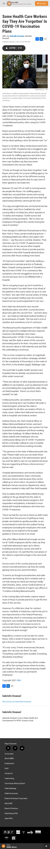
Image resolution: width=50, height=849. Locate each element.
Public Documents (11, 793)
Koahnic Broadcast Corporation (16, 798)
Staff (7, 768)
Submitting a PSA (11, 813)
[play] (3, 846)
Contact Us (9, 773)
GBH (19, 680)
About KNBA (9, 758)
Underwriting (9, 778)
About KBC (9, 803)
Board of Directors (11, 808)
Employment (9, 763)
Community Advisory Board (15, 783)
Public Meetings (10, 788)
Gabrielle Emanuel (17, 36)
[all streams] (47, 846)
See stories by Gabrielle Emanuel (16, 701)
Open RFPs (9, 818)
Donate (42, 3)
